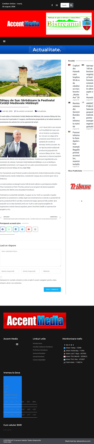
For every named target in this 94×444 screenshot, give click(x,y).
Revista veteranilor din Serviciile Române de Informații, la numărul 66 (78, 115)
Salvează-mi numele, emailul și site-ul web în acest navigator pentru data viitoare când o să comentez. (28, 281)
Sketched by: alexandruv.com (78, 441)
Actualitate (46, 49)
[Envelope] (56, 5)
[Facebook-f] (52, 5)
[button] (48, 23)
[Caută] (71, 5)
